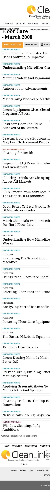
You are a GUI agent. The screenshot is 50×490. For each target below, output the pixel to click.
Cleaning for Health (18, 153)
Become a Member (15, 460)
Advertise (23, 470)
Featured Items (13, 44)
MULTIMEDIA (17, 446)
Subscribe (40, 470)
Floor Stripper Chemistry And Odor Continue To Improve (26, 55)
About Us (14, 470)
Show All (32, 44)
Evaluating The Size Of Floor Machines (25, 258)
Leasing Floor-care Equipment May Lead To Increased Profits (26, 140)
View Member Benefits (31, 460)
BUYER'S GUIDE (31, 446)
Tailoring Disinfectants (20, 347)
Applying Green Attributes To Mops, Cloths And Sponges (25, 388)
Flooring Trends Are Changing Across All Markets (26, 180)
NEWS (7, 446)
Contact (31, 470)
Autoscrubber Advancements (25, 88)
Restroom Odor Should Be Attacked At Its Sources (22, 126)
